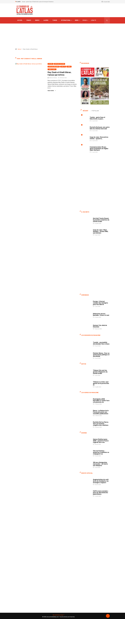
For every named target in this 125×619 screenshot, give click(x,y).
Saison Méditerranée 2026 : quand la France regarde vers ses (101, 440)
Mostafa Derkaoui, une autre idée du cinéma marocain (100, 128)
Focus (85, 20)
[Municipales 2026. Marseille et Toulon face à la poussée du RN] (85, 400)
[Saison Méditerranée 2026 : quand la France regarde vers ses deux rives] (85, 440)
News (76, 20)
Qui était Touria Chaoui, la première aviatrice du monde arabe (101, 219)
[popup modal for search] (107, 20)
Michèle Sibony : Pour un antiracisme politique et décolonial (101, 354)
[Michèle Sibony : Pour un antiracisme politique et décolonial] (85, 354)
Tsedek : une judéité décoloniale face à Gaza (101, 343)
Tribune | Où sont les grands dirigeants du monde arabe (100, 371)
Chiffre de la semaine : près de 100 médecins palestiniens (101, 492)
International (65, 20)
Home (19, 49)
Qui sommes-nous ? (58, 615)
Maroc (37, 20)
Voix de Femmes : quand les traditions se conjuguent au (101, 452)
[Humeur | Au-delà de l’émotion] (85, 326)
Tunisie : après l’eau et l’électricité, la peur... (97, 118)
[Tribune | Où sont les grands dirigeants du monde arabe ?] (85, 371)
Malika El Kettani (53, 77)
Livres (69, 66)
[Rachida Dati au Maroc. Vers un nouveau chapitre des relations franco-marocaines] (85, 423)
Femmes (95, 351)
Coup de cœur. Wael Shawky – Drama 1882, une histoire (100, 231)
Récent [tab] (85, 111)
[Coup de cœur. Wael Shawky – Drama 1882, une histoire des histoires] (85, 231)
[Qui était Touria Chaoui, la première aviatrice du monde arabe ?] (85, 219)
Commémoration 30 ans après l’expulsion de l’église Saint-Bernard (99, 148)
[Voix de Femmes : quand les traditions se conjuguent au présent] (85, 452)
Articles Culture (59, 63)
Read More (51, 90)
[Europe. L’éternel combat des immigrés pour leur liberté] (85, 303)
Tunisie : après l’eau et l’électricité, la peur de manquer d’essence (37, 1)
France (28, 20)
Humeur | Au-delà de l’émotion (100, 326)
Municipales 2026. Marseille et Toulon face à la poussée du (101, 400)
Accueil (19, 20)
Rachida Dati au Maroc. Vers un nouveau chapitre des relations (101, 423)
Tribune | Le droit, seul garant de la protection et (101, 383)
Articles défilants (53, 66)
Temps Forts (52, 69)
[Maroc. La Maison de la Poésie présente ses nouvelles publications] (85, 412)
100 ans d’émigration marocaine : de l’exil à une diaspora (100, 463)
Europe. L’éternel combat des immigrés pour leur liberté (100, 302)
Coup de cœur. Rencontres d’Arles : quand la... (99, 137)
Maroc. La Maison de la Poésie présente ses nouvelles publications (101, 412)
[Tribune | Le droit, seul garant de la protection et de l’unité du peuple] (85, 383)
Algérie (46, 20)
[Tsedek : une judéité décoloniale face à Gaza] (85, 343)
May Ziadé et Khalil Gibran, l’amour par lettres (59, 73)
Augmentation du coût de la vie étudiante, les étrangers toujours (101, 480)
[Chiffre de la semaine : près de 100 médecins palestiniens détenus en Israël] (85, 492)
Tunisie (54, 20)
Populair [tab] (95, 111)
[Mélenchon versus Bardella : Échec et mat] (85, 314)
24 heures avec (97, 420)
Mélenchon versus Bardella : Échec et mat (101, 314)
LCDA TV (93, 20)
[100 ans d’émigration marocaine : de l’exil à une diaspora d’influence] (85, 463)
